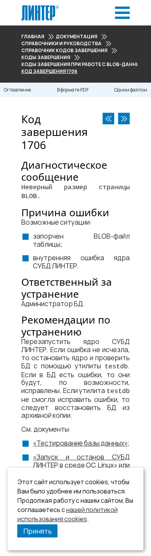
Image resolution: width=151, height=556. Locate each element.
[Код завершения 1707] (124, 118)
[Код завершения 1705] (108, 118)
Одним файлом (130, 89)
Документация (76, 36)
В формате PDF (73, 89)
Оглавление (17, 89)
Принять (37, 531)
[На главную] (40, 7)
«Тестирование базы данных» (80, 443)
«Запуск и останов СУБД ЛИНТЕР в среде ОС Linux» (81, 461)
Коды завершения (45, 57)
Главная (32, 36)
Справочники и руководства (61, 43)
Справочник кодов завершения (64, 50)
